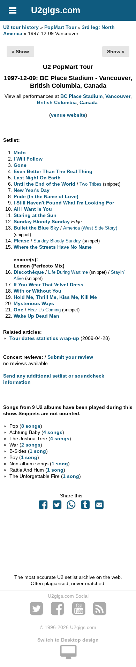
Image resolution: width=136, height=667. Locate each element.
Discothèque (29, 272)
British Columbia (57, 102)
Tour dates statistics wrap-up (44, 338)
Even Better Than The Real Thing (53, 171)
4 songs (52, 432)
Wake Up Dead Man (36, 316)
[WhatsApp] (71, 506)
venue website (68, 115)
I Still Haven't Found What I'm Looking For (64, 202)
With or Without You (37, 291)
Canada (89, 102)
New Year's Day (32, 190)
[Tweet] (57, 506)
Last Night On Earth (37, 177)
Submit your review (70, 357)
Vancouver (117, 96)
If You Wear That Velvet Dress (48, 284)
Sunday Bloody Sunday (42, 221)
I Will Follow (28, 159)
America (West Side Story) (90, 228)
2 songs (30, 445)
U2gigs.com (55, 10)
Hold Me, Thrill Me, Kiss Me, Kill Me (55, 297)
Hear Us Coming (44, 309)
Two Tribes (90, 184)
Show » (115, 51)
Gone (20, 165)
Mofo (20, 152)
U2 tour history (21, 27)
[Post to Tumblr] (85, 506)
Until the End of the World (44, 184)
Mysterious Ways (34, 303)
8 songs (30, 426)
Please (21, 240)
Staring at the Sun (35, 215)
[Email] (99, 506)
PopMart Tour (60, 27)
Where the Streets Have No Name (53, 247)
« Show (20, 51)
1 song (38, 451)
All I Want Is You (33, 209)
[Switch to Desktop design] (68, 656)
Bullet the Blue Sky (36, 228)
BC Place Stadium (81, 96)
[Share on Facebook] (43, 506)
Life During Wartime (68, 272)
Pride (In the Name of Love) (46, 196)
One (18, 309)
